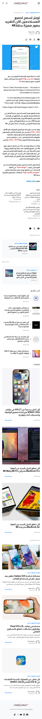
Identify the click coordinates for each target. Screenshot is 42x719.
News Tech (31, 32)
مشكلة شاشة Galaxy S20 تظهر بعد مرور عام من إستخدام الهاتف (22, 577)
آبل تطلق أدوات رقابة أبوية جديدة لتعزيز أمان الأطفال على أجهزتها (16, 297)
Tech (27, 12)
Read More (8, 420)
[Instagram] (24, 715)
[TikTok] (15, 715)
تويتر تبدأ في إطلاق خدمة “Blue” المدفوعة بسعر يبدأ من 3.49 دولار (12, 195)
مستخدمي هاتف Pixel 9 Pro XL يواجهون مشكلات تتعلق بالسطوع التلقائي (23, 629)
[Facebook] (27, 715)
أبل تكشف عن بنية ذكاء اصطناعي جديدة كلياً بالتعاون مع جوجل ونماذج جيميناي (16, 339)
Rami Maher (31, 641)
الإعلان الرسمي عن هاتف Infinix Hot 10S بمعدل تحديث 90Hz (17, 248)
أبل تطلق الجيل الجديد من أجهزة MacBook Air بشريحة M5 (25, 525)
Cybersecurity (34, 12)
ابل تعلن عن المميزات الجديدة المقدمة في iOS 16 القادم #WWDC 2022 (22, 680)
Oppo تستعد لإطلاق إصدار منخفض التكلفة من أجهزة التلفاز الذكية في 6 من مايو (26, 275)
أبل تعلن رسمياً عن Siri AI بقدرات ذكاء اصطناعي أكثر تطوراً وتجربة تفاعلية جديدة (16, 324)
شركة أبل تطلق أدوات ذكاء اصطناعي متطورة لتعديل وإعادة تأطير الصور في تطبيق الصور (17, 310)
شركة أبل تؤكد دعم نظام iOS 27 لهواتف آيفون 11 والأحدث (16, 352)
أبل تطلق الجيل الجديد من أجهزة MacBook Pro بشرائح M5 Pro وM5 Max (21, 469)
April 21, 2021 (33, 107)
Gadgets (33, 270)
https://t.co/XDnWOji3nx (30, 103)
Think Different (28, 709)
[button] (39, 3)
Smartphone (23, 243)
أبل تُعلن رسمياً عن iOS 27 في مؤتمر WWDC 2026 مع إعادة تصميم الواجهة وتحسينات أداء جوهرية (22, 412)
